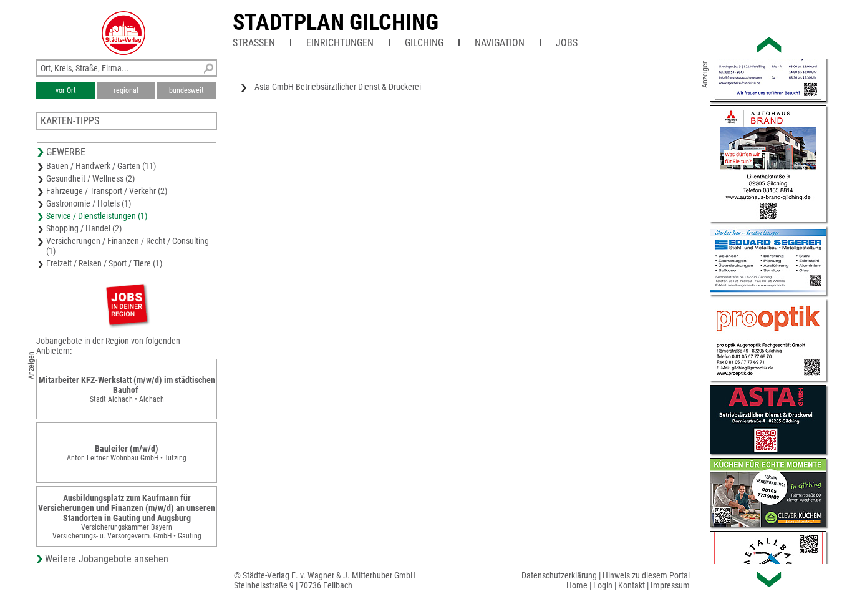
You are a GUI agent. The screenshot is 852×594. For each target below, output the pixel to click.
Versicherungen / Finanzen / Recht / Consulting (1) (127, 246)
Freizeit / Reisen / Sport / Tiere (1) (104, 263)
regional (126, 90)
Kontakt (631, 585)
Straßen (254, 43)
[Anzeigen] (126, 304)
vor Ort (66, 90)
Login (602, 585)
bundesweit (186, 90)
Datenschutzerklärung (559, 575)
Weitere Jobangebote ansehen (106, 559)
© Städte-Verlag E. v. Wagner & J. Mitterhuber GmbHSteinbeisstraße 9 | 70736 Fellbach (325, 580)
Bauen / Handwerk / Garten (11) (101, 166)
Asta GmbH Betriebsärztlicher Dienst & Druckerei (337, 87)
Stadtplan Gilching (335, 22)
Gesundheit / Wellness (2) (90, 178)
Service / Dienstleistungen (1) (96, 216)
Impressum (670, 585)
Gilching (424, 43)
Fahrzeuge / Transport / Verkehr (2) (106, 191)
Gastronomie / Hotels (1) (88, 203)
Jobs (567, 43)
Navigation (500, 43)
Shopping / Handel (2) (84, 228)
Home (577, 585)
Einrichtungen (340, 43)
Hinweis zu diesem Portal (646, 575)
